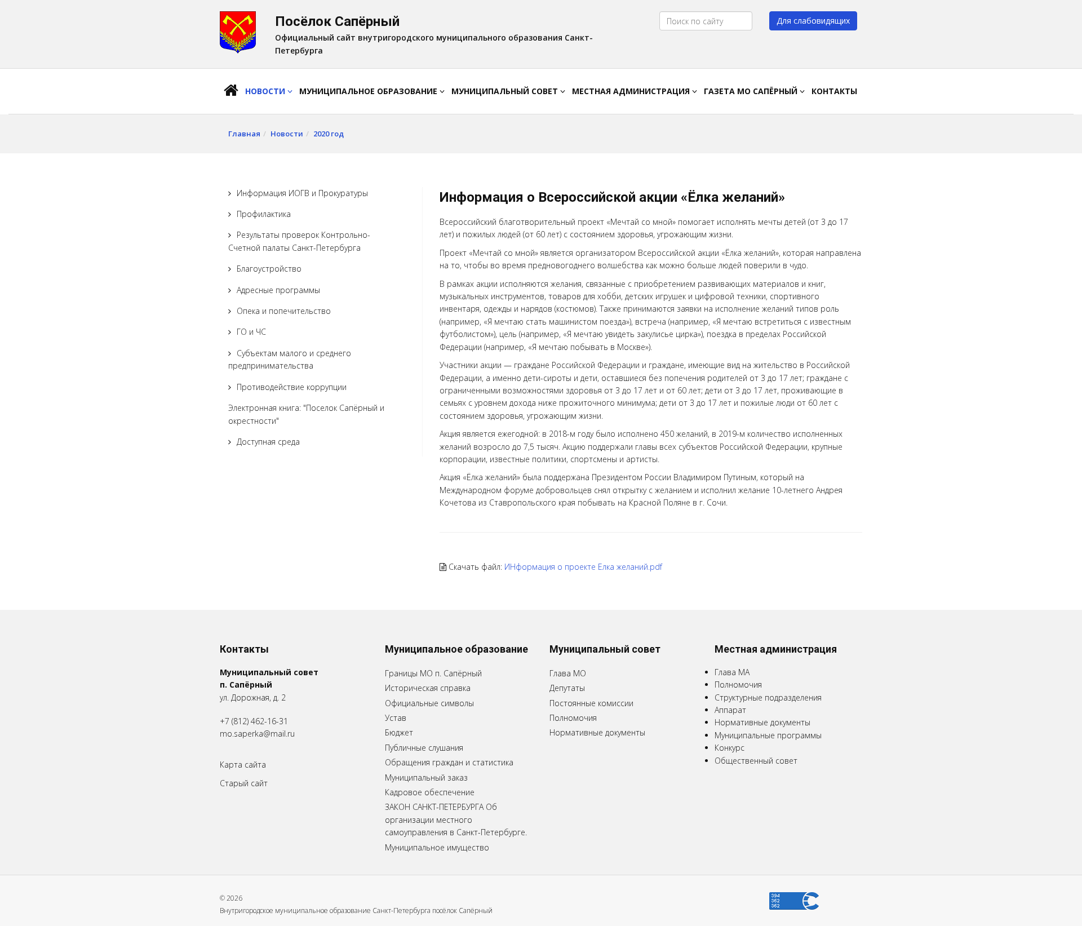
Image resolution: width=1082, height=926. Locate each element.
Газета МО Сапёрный (752, 91)
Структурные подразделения (768, 697)
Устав (395, 717)
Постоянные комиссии (591, 703)
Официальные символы (429, 703)
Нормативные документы (597, 732)
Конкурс (729, 747)
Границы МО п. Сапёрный (433, 673)
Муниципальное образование (369, 91)
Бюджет (399, 732)
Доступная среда (268, 441)
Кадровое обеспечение (430, 792)
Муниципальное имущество (437, 847)
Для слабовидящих (813, 20)
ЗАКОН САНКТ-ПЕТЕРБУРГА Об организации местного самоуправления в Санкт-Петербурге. (456, 819)
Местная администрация (632, 91)
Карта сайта (243, 764)
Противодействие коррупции (292, 387)
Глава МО (567, 673)
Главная (244, 134)
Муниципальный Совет (505, 91)
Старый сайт (244, 783)
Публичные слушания (424, 747)
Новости (266, 91)
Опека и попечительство (284, 310)
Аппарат (730, 710)
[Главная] (231, 91)
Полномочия (573, 717)
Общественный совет (756, 760)
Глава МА (732, 672)
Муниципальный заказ (426, 777)
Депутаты (567, 688)
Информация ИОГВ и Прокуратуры (302, 193)
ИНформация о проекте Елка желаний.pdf (583, 566)
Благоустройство (269, 268)
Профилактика (264, 214)
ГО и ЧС (251, 331)
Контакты (834, 91)
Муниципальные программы (768, 735)
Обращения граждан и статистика (449, 762)
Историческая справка (428, 688)
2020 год (328, 134)
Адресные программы (278, 290)
